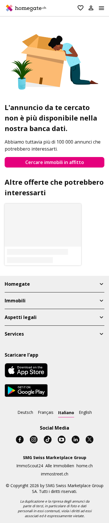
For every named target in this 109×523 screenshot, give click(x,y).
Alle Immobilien (59, 465)
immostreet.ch (54, 474)
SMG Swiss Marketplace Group (54, 457)
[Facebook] (19, 439)
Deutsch (25, 412)
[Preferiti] (80, 8)
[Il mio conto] (91, 8)
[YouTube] (61, 439)
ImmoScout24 (29, 465)
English (85, 412)
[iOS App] (26, 371)
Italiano (66, 412)
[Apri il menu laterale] (101, 8)
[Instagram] (33, 439)
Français (45, 412)
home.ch (84, 465)
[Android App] (26, 391)
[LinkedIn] (75, 439)
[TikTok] (47, 439)
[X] (89, 439)
